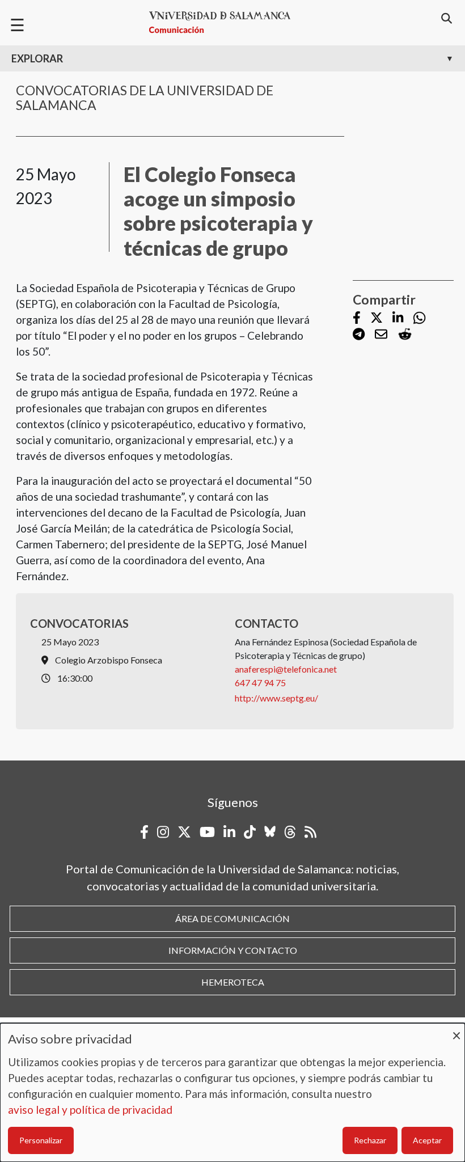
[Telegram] (359, 334)
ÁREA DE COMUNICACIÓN (232, 918)
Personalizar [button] (40, 1140)
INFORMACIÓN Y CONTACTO (232, 950)
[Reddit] (405, 334)
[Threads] (290, 832)
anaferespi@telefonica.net (286, 669)
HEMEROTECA (232, 982)
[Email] (381, 334)
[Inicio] (224, 22)
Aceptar (427, 1140)
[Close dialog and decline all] (456, 1030)
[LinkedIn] (397, 318)
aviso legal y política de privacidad (90, 1109)
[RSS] (310, 832)
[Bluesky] (270, 832)
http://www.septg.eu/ (276, 697)
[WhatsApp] (419, 317)
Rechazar (370, 1140)
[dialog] (232, 1092)
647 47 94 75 (260, 682)
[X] (376, 318)
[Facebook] (357, 318)
